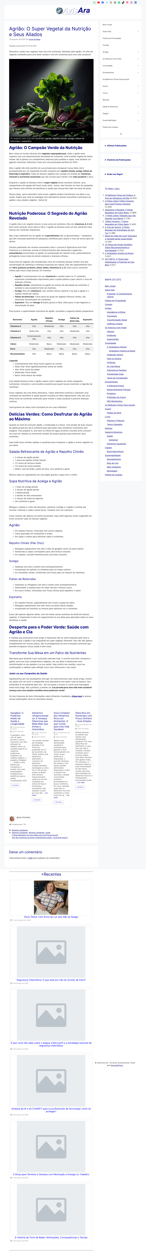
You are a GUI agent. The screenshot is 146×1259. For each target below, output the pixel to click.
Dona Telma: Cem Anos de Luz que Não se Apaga (51, 917)
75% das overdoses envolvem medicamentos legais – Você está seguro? (40, 838)
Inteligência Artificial (116, 312)
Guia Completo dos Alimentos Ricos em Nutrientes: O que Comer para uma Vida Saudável (62, 721)
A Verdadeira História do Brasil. (119, 253)
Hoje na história (114, 359)
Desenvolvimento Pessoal (118, 389)
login (30, 858)
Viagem (106, 113)
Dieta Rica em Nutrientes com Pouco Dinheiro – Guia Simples (83, 717)
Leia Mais (15, 785)
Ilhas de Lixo (112, 463)
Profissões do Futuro (116, 397)
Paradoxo (111, 393)
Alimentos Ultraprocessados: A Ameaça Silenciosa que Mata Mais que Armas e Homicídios (40, 721)
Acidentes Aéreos (115, 355)
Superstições (113, 339)
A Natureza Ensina (115, 386)
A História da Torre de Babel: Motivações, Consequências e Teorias (51, 1237)
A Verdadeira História (117, 347)
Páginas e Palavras (115, 420)
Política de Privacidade (112, 38)
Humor (105, 86)
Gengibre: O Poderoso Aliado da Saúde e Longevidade (17, 718)
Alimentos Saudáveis (20, 830)
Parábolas (111, 335)
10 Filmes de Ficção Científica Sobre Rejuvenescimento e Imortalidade (118, 248)
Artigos (106, 52)
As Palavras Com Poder (112, 59)
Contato (106, 45)
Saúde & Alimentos (110, 107)
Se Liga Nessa (113, 366)
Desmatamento (114, 459)
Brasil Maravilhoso (115, 451)
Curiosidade (107, 66)
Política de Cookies (110, 127)
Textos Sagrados (114, 424)
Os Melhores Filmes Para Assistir (116, 79)
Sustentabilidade (109, 120)
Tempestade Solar (115, 374)
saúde (48, 833)
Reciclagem (112, 471)
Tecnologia (112, 316)
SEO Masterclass (114, 401)
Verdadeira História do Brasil (122, 351)
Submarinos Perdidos (117, 370)
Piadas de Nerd (114, 413)
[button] (138, 31)
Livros (105, 93)
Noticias (106, 100)
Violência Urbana (115, 324)
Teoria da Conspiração (117, 378)
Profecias (111, 362)
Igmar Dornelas (18, 731)
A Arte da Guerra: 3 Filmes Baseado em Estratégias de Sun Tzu (119, 230)
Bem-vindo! (107, 25)
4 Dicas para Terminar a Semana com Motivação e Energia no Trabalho (51, 1174)
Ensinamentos (108, 72)
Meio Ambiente (114, 467)
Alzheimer (113, 440)
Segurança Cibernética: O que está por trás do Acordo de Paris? (51, 980)
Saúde (110, 436)
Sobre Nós (107, 31)
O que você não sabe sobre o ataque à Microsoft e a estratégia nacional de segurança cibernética (51, 1044)
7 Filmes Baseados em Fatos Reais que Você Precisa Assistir (35, 835)
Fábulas (110, 331)
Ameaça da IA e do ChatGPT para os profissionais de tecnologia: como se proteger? (51, 1110)
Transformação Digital (117, 320)
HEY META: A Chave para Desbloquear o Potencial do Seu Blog (119, 262)
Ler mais (81, 782)
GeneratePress (117, 1065)
